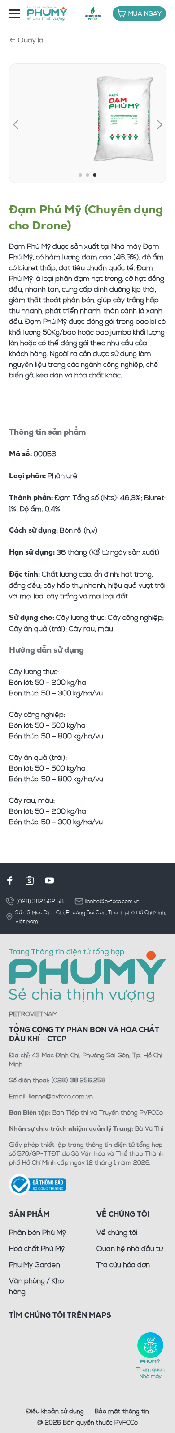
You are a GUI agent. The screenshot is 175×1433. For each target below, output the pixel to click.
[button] (15, 125)
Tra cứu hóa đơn (123, 1264)
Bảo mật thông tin (122, 1411)
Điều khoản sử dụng (55, 1411)
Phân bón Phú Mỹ (37, 1232)
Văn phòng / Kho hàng (36, 1286)
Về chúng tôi (116, 1232)
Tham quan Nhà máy (150, 1372)
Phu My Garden (34, 1264)
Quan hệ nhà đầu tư (129, 1248)
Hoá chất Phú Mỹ (37, 1248)
